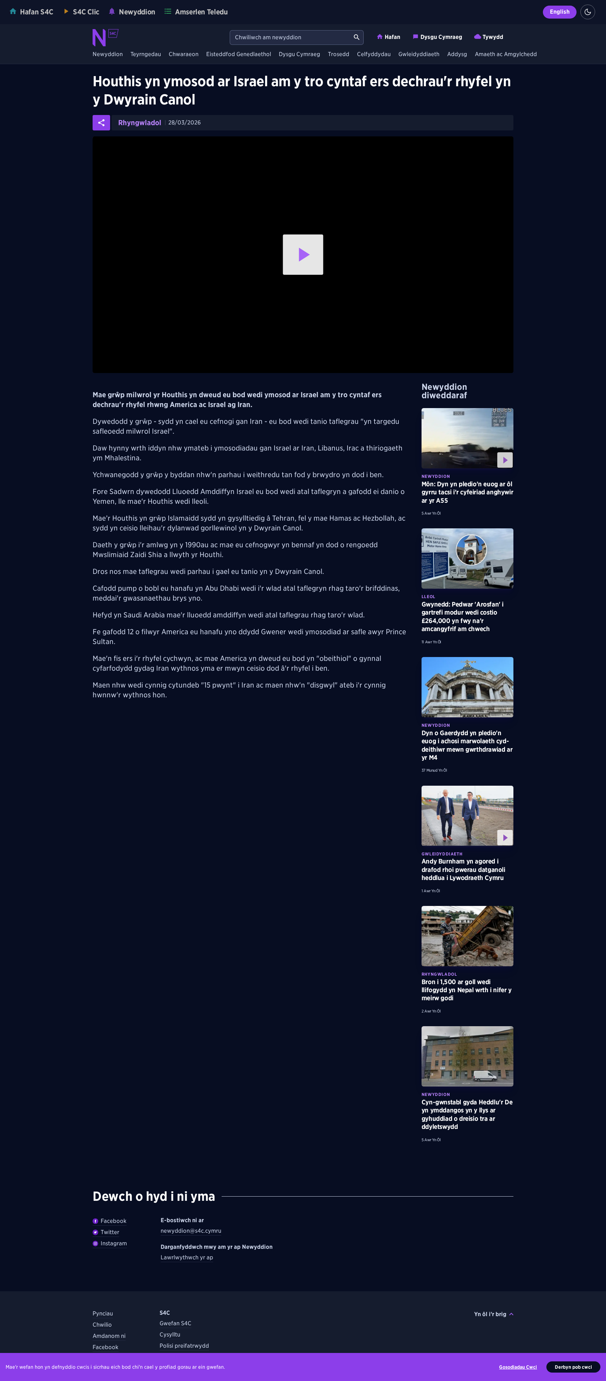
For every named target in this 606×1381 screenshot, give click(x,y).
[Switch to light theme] (588, 12)
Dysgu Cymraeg (441, 37)
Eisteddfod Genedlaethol (238, 54)
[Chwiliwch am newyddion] (356, 38)
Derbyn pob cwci (573, 1367)
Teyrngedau (145, 54)
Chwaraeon (183, 54)
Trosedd (338, 54)
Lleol (429, 596)
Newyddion (108, 54)
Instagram (114, 1243)
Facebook (114, 1221)
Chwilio (102, 1324)
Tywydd (493, 37)
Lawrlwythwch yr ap (187, 1257)
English (560, 11)
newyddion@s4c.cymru (191, 1230)
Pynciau (103, 1313)
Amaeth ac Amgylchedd (506, 54)
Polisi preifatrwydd (184, 1345)
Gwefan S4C (175, 1323)
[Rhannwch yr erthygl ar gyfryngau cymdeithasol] (101, 122)
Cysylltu (170, 1334)
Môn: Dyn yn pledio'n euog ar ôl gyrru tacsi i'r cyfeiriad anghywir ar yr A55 (467, 492)
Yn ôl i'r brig (490, 1314)
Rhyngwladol (139, 122)
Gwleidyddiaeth (418, 54)
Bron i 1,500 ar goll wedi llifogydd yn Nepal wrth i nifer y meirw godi (467, 990)
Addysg (457, 54)
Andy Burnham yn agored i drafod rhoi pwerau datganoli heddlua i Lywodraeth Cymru (463, 869)
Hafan (392, 37)
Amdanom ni (109, 1336)
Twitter (110, 1232)
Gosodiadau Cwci (518, 1367)
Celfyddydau (374, 54)
